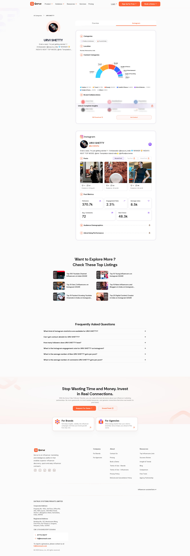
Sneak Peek (106, 408)
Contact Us (114, 453)
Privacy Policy (115, 474)
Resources (71, 4)
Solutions (58, 4)
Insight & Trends (145, 461)
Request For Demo (83, 408)
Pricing (91, 4)
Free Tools (143, 474)
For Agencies (97, 457)
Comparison (144, 470)
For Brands (96, 453)
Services (83, 4)
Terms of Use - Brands (117, 466)
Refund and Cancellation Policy (121, 478)
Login (113, 4)
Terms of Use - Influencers (119, 470)
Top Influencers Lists (147, 453)
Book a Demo (149, 4)
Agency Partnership (146, 478)
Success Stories (145, 457)
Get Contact (134, 117)
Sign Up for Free (128, 4)
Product (48, 4)
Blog (141, 466)
